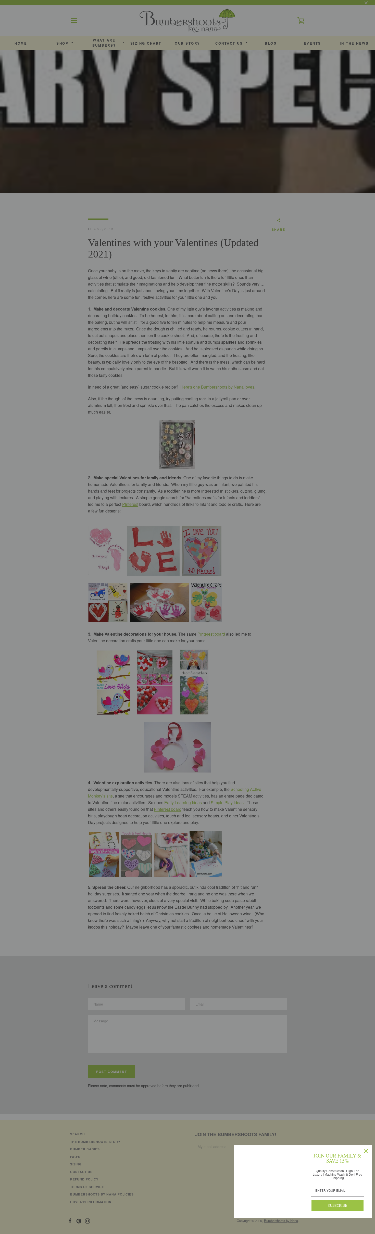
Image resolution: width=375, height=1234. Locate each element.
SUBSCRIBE (337, 1205)
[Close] (366, 1151)
